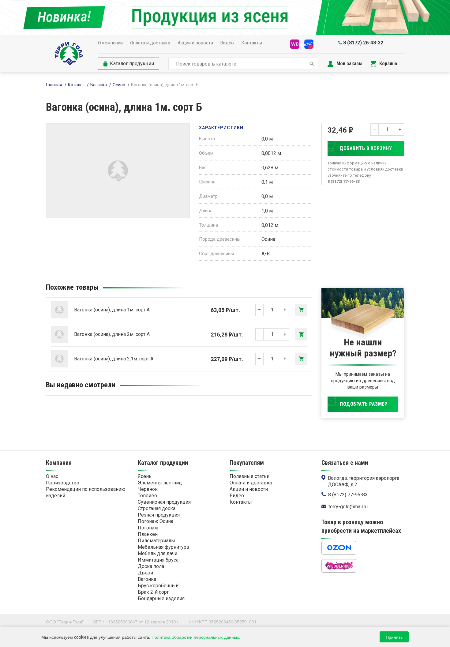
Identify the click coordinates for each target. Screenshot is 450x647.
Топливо (147, 495)
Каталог (76, 84)
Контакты (251, 43)
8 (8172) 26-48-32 (363, 43)
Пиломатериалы (156, 541)
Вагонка (98, 84)
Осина (119, 84)
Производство (62, 483)
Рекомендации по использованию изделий (86, 492)
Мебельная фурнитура (163, 547)
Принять (394, 637)
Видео (227, 43)
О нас (52, 476)
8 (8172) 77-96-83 (348, 495)
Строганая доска (156, 508)
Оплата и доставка (150, 43)
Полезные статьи (249, 476)
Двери (145, 573)
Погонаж (148, 528)
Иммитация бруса (158, 560)
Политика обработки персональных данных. (196, 637)
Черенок (148, 489)
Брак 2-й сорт (153, 592)
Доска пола (151, 566)
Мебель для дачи (157, 553)
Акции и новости (195, 43)
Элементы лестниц (160, 483)
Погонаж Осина (155, 521)
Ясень (145, 476)
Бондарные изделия (161, 598)
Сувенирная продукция (164, 502)
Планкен (148, 534)
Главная (54, 84)
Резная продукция (159, 515)
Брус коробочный (158, 586)
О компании (110, 43)
